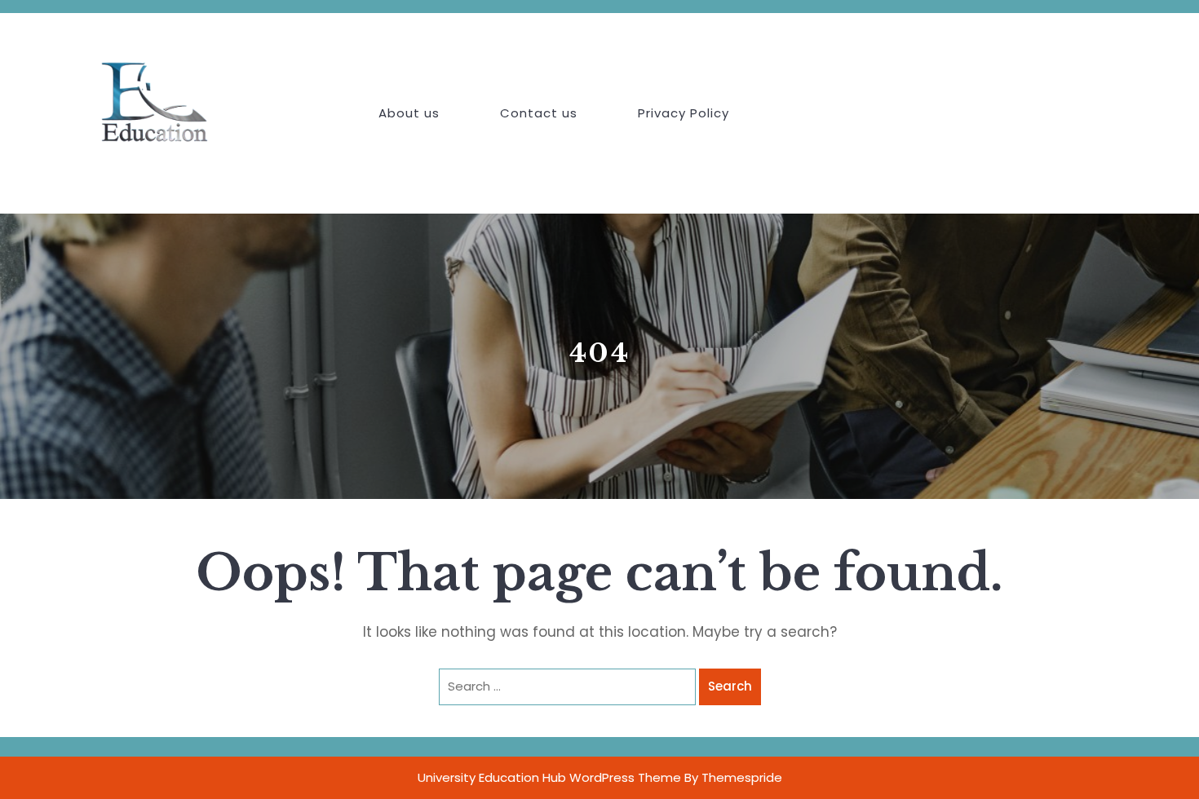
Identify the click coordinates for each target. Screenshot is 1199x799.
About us (409, 112)
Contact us (538, 112)
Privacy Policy (683, 112)
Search (730, 686)
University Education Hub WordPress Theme (549, 777)
